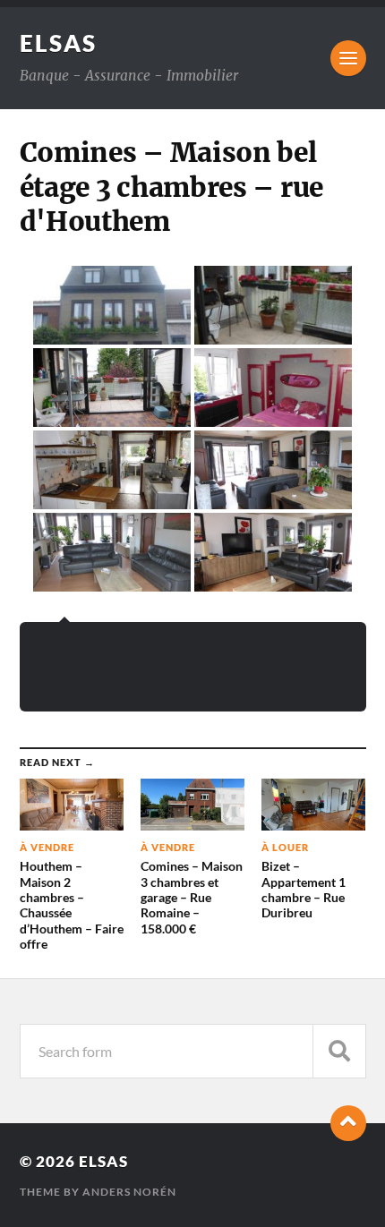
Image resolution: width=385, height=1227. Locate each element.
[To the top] (348, 1123)
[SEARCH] (339, 1051)
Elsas (58, 43)
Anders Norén (129, 1191)
